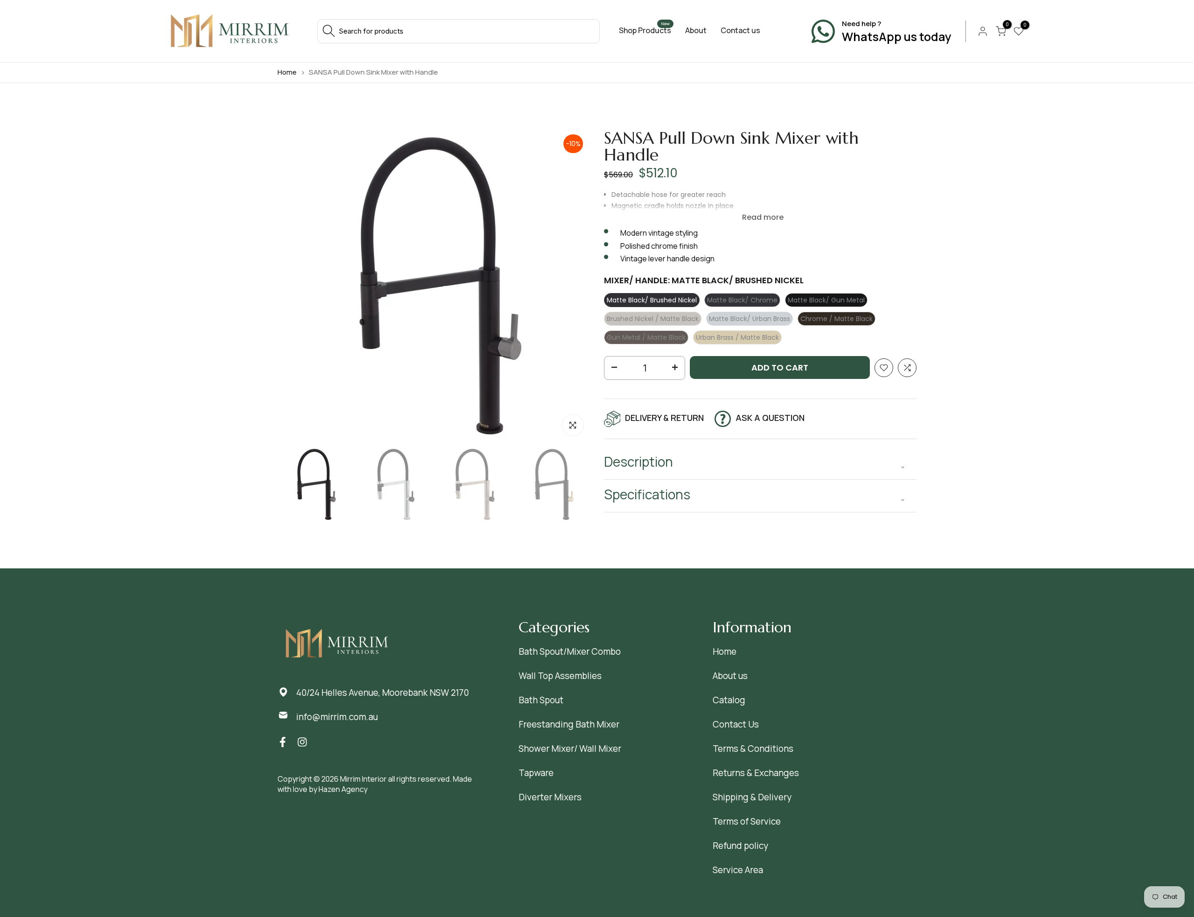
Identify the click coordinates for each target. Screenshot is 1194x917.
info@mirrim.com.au (337, 717)
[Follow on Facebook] (283, 742)
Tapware (536, 773)
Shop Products (645, 30)
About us (730, 676)
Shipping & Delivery (752, 797)
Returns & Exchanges (756, 773)
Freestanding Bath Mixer (569, 724)
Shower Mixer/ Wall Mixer (570, 748)
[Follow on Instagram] (302, 742)
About (696, 30)
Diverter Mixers (550, 797)
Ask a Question (770, 417)
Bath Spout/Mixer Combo (570, 651)
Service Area (738, 870)
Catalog (729, 700)
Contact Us (736, 724)
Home (287, 72)
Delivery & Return (664, 417)
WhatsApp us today (896, 36)
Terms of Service (747, 821)
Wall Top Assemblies (560, 676)
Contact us (740, 30)
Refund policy (740, 846)
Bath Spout (541, 700)
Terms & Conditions (753, 748)
